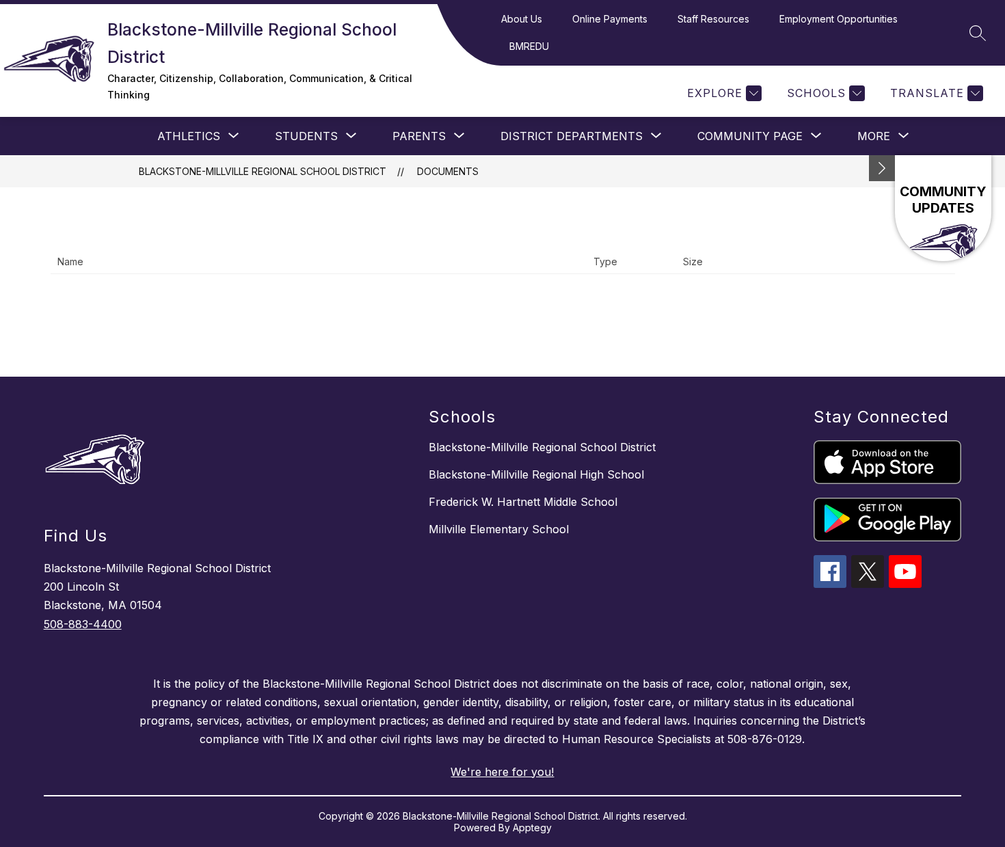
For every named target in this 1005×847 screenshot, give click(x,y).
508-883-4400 (83, 624)
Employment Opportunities (838, 19)
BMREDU (529, 46)
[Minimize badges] (882, 168)
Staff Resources (713, 19)
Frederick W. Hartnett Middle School (523, 502)
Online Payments (609, 19)
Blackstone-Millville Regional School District (262, 171)
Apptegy (532, 827)
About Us (521, 19)
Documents (448, 171)
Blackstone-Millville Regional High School (536, 474)
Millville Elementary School (499, 529)
